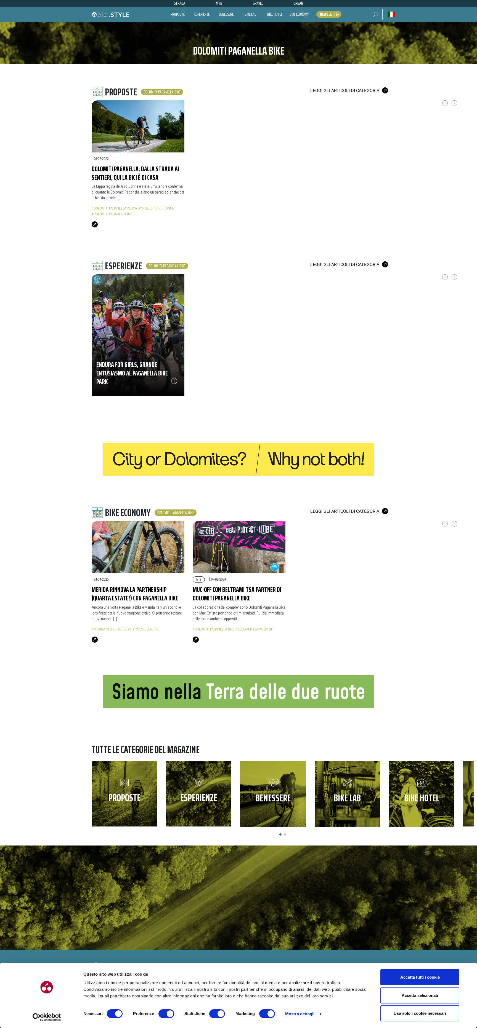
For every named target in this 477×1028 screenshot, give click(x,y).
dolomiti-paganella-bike (162, 92)
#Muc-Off (266, 629)
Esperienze (202, 14)
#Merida (98, 629)
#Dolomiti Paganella (109, 208)
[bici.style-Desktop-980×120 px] (238, 459)
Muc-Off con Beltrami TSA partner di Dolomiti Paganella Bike (237, 593)
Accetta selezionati (420, 995)
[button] (376, 14)
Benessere (226, 14)
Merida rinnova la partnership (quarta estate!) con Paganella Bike (135, 593)
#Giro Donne (163, 208)
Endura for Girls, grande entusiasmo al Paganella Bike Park (132, 373)
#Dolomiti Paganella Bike (113, 214)
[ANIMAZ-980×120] (238, 691)
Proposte (178, 14)
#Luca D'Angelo (140, 208)
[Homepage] (110, 14)
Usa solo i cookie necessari (420, 1013)
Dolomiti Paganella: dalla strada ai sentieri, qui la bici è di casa (135, 173)
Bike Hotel (274, 14)
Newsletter (329, 14)
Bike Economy (299, 14)
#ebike (111, 629)
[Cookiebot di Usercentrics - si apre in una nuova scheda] (47, 1017)
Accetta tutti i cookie (420, 977)
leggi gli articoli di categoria (344, 90)
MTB (198, 579)
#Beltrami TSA (246, 629)
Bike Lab (250, 14)
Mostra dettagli (300, 1013)
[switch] (166, 1013)
